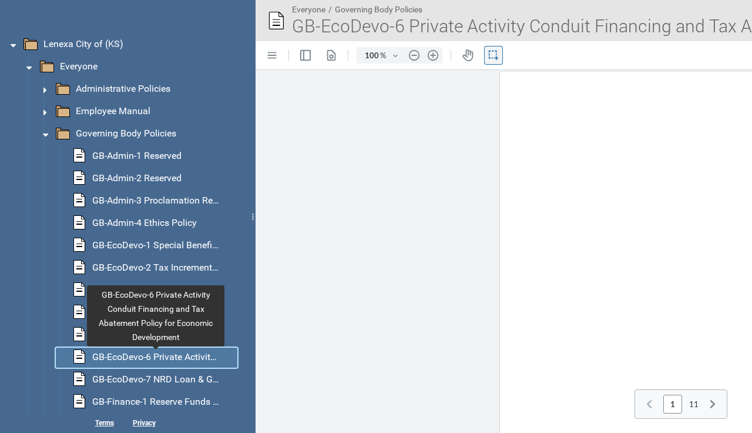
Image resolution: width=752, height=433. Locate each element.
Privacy (144, 422)
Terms (104, 422)
